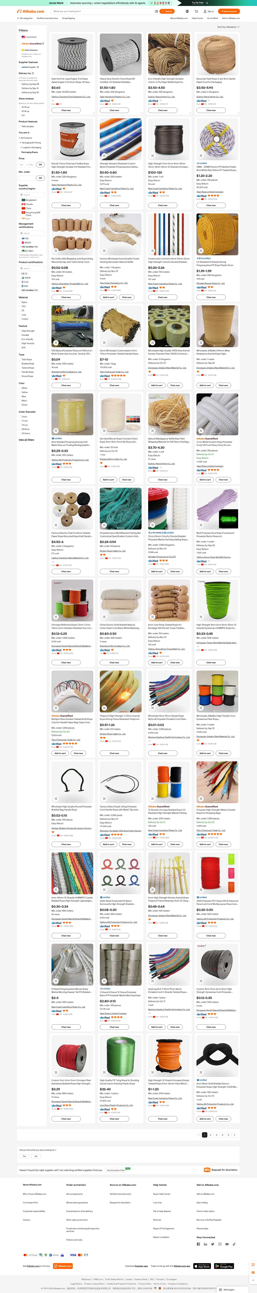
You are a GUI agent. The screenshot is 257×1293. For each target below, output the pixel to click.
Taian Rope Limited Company (209, 192)
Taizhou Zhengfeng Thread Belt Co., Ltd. (69, 284)
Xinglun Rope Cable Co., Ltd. (113, 551)
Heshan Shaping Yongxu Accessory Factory (71, 828)
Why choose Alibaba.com (34, 1194)
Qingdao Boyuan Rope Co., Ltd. (210, 283)
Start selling (202, 1202)
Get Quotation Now (117, 1169)
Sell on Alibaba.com (205, 1194)
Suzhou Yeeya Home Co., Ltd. (161, 97)
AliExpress (86, 1279)
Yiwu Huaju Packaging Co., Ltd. (114, 283)
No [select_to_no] (36, 1156)
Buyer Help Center (161, 1194)
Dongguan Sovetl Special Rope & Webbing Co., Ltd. (70, 646)
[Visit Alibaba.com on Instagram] (220, 1244)
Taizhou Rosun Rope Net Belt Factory (213, 557)
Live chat (157, 1202)
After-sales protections (77, 1220)
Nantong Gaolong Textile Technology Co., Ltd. (169, 737)
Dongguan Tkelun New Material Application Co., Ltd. (216, 643)
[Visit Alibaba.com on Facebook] (198, 1244)
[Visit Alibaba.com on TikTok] (234, 1244)
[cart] (197, 12)
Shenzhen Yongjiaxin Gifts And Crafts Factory (120, 831)
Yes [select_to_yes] (24, 1156)
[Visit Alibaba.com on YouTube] (227, 1244)
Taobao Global (140, 1279)
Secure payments (74, 1194)
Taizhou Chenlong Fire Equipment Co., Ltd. (70, 97)
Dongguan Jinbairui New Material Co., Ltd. (167, 368)
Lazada (128, 1279)
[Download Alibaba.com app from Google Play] (224, 1266)
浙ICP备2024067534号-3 (204, 1288)
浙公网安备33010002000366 (177, 1288)
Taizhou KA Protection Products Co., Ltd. (70, 460)
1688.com (97, 1279)
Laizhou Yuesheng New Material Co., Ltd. (70, 558)
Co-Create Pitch (30, 1202)
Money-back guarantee (77, 1202)
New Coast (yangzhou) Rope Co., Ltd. (117, 188)
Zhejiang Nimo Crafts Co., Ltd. (113, 459)
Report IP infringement (163, 1228)
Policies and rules (74, 1240)
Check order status (205, 1211)
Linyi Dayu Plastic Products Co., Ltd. (116, 1105)
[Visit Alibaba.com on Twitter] (212, 1244)
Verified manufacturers (120, 1194)
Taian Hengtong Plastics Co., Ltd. (115, 97)
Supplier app (141, 1266)
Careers (26, 1220)
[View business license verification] (155, 1288)
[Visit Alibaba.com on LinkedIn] (205, 1244)
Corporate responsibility (34, 1211)
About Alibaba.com (32, 1184)
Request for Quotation (120, 1202)
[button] (156, 11)
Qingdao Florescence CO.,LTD (162, 557)
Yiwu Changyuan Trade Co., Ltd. (114, 372)
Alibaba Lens (33, 1266)
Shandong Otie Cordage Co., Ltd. (66, 372)
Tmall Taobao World (114, 1279)
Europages (172, 1279)
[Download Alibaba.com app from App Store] (202, 1266)
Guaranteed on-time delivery (79, 1211)
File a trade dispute (162, 1211)
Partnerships (202, 1228)
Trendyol (160, 1279)
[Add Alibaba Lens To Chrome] (63, 1266)
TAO (152, 1279)
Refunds (157, 1220)
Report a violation (161, 1237)
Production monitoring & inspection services (82, 1229)
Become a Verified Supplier (209, 1220)
